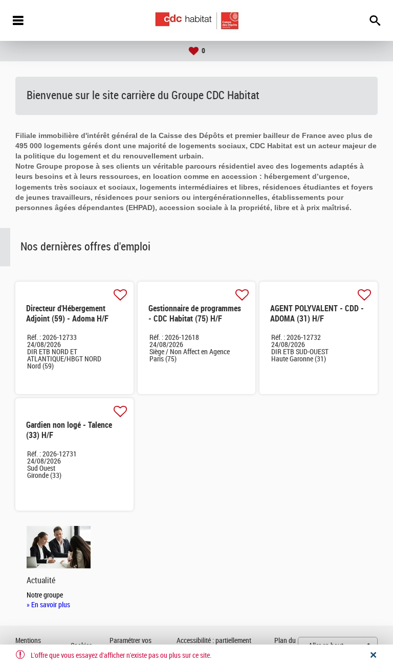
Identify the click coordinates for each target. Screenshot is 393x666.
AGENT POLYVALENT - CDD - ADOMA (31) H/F (317, 314)
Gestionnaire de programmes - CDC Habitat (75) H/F (194, 314)
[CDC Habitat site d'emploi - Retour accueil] (197, 20)
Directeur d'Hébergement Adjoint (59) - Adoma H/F (67, 314)
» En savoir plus (48, 605)
